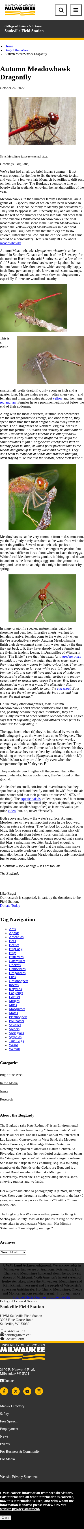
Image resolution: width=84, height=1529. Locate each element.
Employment (9, 1429)
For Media (7, 1459)
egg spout (64, 688)
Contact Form (14, 1339)
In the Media (9, 1083)
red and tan (8, 402)
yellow (57, 398)
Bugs (12, 953)
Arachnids (16, 937)
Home (8, 46)
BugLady (15, 949)
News (4, 1091)
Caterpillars (17, 961)
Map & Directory (12, 1406)
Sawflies (15, 1025)
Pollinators (16, 1021)
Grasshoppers (18, 981)
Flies (12, 977)
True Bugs (16, 1041)
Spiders (14, 1029)
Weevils (14, 1049)
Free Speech (8, 1421)
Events (5, 1444)
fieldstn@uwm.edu (17, 1335)
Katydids (15, 989)
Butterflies (16, 957)
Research (6, 1099)
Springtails (16, 1033)
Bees (12, 941)
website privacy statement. (20, 1509)
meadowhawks (10, 243)
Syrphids (15, 1037)
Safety (4, 1414)
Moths (13, 1013)
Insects (14, 985)
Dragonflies (17, 973)
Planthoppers (18, 1017)
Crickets (15, 965)
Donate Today (10, 905)
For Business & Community (20, 1451)
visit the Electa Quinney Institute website (41, 1297)
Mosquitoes (17, 1009)
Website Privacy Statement (19, 1477)
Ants (12, 929)
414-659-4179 (14, 1331)
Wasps (13, 1045)
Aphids (14, 933)
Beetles (14, 945)
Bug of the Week (16, 50)
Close (5, 1517)
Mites (13, 1005)
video (12, 811)
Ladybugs (16, 993)
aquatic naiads (31, 799)
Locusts (14, 997)
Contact (9, 1381)
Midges (14, 1001)
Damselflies (17, 969)
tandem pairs (71, 656)
